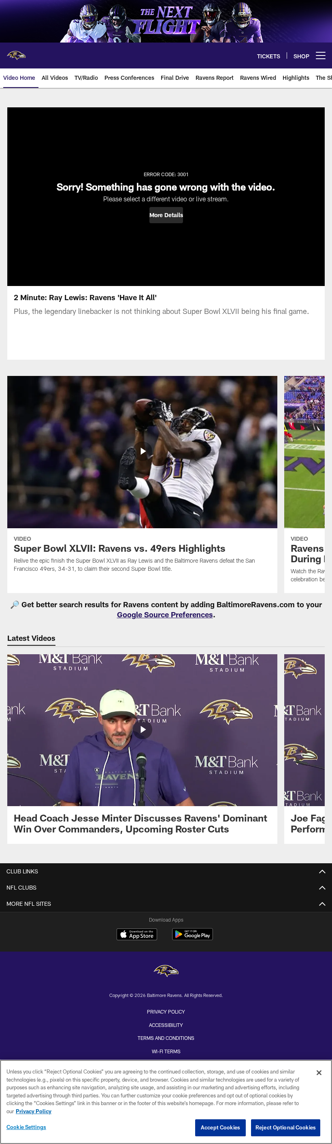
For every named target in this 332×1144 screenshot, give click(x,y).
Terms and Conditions (166, 1038)
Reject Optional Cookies (285, 1127)
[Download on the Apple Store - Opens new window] (137, 935)
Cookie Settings (26, 1127)
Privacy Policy (166, 1011)
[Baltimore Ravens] (166, 972)
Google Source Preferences (165, 614)
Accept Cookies (220, 1127)
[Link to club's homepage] (16, 52)
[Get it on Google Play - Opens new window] (192, 938)
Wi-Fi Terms (166, 1051)
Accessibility (166, 1025)
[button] (166, 215)
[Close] (319, 1073)
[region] (166, 1102)
